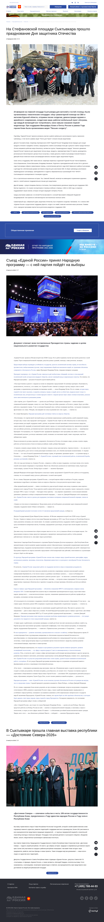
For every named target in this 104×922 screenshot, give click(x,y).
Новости (26, 21)
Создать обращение (83, 230)
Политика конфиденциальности (15, 913)
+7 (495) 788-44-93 (86, 886)
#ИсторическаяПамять (62, 212)
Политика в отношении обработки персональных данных (22, 915)
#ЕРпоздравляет (47, 212)
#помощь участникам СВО (52, 216)
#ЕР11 (15, 212)
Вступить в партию (92, 11)
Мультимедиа (77, 11)
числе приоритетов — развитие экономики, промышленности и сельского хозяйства (41, 632)
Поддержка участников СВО (52, 15)
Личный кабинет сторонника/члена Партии (83, 7)
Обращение (58, 7)
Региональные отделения (59, 884)
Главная (8, 21)
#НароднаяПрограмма (59, 722)
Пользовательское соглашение (14, 912)
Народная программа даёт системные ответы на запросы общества (49, 414)
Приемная (65, 11)
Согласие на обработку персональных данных (19, 916)
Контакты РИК (12, 887)
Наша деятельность (35, 11)
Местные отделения (51, 11)
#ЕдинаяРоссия (44, 722)
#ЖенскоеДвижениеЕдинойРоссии (82, 212)
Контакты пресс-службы (37, 887)
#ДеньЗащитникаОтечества (30, 212)
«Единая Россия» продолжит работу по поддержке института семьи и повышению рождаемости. (52, 567)
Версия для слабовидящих (91, 2)
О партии (8, 11)
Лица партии (20, 11)
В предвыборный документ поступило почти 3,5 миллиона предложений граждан (39, 511)
